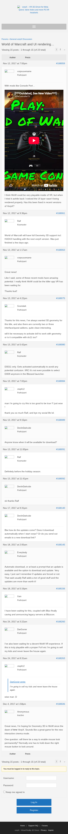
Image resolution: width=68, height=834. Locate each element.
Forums (5, 39)
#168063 (60, 250)
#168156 (60, 588)
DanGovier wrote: (18, 682)
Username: (8, 778)
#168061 (60, 213)
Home (22, 826)
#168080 (60, 344)
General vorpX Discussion (21, 39)
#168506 (60, 704)
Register (34, 810)
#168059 (60, 63)
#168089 (60, 420)
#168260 (60, 621)
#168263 (60, 658)
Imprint (50, 830)
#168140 (60, 508)
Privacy (44, 830)
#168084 (60, 381)
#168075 (60, 298)
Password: (8, 785)
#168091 (60, 449)
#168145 (60, 544)
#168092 (60, 478)
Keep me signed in (15, 792)
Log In (34, 802)
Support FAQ (33, 826)
